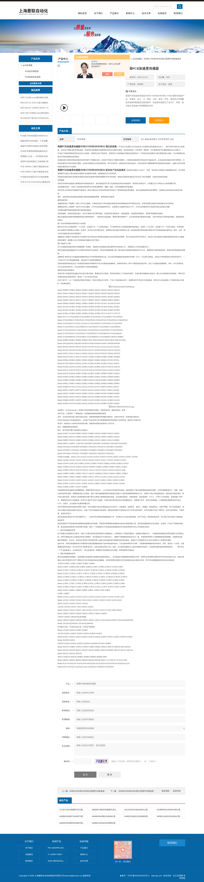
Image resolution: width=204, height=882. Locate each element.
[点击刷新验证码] (102, 761)
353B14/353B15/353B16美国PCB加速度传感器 (89, 791)
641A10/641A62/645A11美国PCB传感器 (138, 810)
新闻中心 (130, 13)
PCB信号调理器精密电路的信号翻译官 (35, 151)
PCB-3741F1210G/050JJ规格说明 (35, 182)
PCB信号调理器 (32, 71)
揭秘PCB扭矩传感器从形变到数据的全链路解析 (35, 146)
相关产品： (64, 800)
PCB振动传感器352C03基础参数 (34, 177)
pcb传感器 (27, 65)
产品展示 (114, 13)
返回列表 (177, 791)
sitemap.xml (156, 875)
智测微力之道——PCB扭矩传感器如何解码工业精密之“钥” (35, 156)
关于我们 (98, 13)
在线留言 (162, 13)
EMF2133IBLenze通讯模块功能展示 (35, 97)
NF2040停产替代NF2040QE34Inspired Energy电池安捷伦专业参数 (35, 118)
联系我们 (178, 13)
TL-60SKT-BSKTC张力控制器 (57, 854)
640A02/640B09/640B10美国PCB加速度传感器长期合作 (73, 823)
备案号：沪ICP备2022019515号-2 (134, 875)
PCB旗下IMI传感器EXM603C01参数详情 (35, 136)
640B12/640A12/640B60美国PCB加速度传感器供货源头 (138, 816)
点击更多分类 (35, 83)
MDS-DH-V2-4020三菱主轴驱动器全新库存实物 (35, 103)
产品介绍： (64, 131)
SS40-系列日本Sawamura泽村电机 (57, 861)
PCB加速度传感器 (33, 77)
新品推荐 (35, 90)
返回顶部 (165, 791)
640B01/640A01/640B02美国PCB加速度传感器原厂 (106, 823)
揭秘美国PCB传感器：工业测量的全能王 (35, 141)
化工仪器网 (178, 875)
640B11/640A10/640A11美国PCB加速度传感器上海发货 (171, 816)
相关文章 (35, 128)
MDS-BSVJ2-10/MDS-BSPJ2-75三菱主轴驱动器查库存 (35, 108)
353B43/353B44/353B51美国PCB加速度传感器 (139, 791)
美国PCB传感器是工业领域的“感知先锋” (35, 161)
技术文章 (146, 13)
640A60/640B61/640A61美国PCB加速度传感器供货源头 (106, 816)
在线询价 (135, 120)
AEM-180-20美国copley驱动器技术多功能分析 (35, 113)
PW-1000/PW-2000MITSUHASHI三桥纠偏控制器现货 (57, 848)
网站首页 (82, 13)
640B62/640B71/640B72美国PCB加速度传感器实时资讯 (73, 816)
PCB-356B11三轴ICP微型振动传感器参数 (35, 172)
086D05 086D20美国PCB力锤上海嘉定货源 (106, 810)
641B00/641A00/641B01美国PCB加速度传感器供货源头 (171, 810)
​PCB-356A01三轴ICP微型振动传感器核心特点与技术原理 (35, 166)
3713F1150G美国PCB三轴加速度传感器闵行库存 (73, 810)
